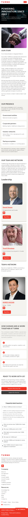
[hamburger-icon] (25, 2)
